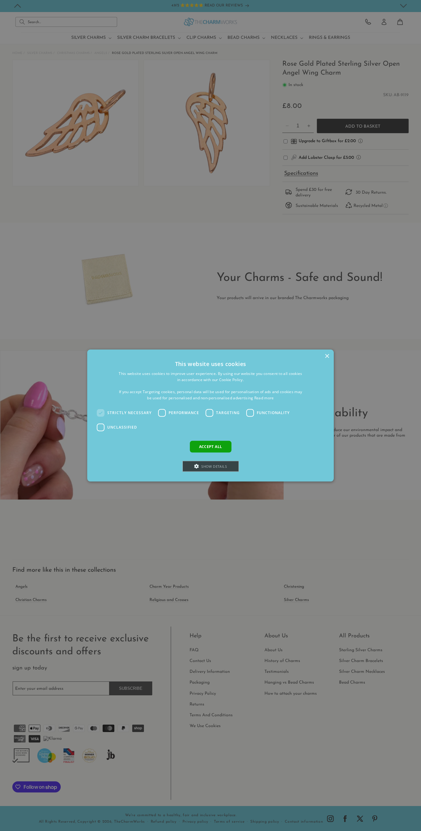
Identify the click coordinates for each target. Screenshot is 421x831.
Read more (264, 398)
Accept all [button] (210, 446)
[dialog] (210, 415)
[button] (210, 466)
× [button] (327, 356)
